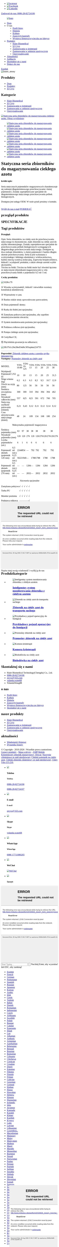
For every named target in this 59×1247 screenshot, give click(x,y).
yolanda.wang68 (14, 833)
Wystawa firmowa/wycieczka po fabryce (31, 38)
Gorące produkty (8, 752)
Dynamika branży (15, 745)
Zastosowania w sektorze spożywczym (30, 51)
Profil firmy (18, 28)
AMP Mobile (39, 752)
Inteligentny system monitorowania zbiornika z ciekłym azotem (29, 590)
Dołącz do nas (13, 64)
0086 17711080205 (15, 854)
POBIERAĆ (26, 209)
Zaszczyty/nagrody (21, 36)
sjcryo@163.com (14, 678)
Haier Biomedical (20, 43)
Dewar (38, 754)
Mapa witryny (24, 752)
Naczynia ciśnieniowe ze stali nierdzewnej (26, 755)
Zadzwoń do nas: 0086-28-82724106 (18, 13)
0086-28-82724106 (15, 675)
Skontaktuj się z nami (16, 61)
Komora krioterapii (24, 649)
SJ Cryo (16, 46)
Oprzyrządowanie (21, 54)
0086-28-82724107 (15, 789)
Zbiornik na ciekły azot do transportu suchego (28, 609)
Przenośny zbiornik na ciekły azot (27, 358)
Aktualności (12, 56)
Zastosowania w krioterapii (25, 49)
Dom (9, 23)
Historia (16, 31)
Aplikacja (11, 59)
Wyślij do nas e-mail (10, 209)
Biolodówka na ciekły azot (28, 660)
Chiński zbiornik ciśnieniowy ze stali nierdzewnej (28, 760)
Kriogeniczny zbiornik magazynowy (17, 754)
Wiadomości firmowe (16, 742)
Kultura (16, 33)
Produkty (11, 41)
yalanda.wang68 (14, 680)
